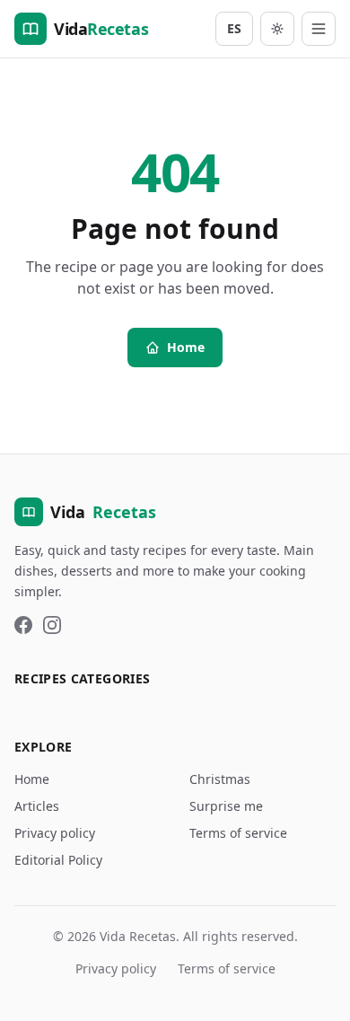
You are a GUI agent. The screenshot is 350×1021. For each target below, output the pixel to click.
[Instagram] (52, 625)
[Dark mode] (277, 28)
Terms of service (238, 832)
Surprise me (226, 805)
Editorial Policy (58, 859)
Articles (36, 805)
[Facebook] (23, 625)
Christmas (219, 779)
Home (186, 347)
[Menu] (319, 29)
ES (234, 28)
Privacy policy (54, 832)
